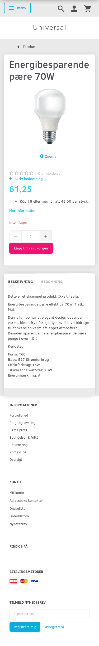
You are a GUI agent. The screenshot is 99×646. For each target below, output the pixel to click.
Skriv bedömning (28, 178)
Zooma (50, 156)
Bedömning (52, 281)
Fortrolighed (19, 415)
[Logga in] (74, 8)
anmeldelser (50, 173)
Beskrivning (20, 281)
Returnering (18, 444)
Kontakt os (18, 452)
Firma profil (18, 430)
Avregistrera (54, 626)
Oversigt (16, 459)
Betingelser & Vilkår (25, 437)
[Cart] (87, 8)
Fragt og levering (22, 422)
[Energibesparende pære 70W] (49, 116)
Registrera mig (25, 626)
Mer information (22, 210)
